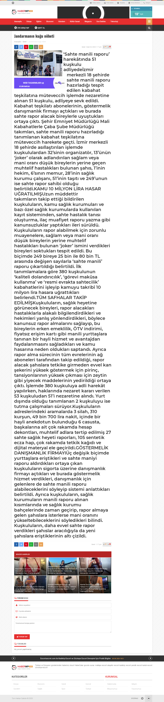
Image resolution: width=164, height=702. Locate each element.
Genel (24, 42)
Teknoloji (114, 21)
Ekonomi (49, 21)
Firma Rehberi (135, 3)
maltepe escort (101, 665)
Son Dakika (101, 21)
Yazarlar (122, 3)
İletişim (148, 3)
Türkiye (88, 689)
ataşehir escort (113, 665)
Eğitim (38, 21)
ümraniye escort (41, 667)
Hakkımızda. (111, 684)
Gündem (61, 21)
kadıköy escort (125, 665)
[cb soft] (40, 88)
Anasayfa (18, 21)
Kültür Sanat (75, 21)
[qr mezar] (93, 13)
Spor (63, 689)
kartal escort (147, 665)
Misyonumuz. (112, 689)
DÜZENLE (134, 698)
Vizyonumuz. (136, 689)
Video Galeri (96, 3)
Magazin (88, 21)
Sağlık (40, 689)
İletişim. (134, 684)
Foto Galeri (110, 3)
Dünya (29, 21)
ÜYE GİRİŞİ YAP (23, 28)
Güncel (88, 684)
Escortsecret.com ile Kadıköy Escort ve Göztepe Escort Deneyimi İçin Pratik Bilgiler (82, 658)
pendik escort (136, 665)
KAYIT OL (41, 28)
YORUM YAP (23, 637)
